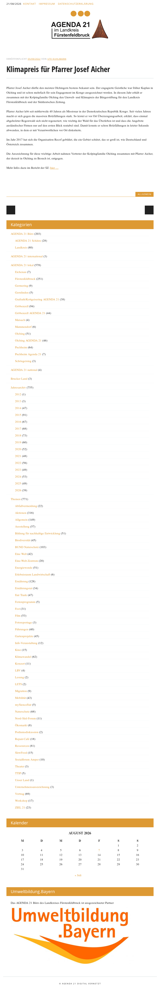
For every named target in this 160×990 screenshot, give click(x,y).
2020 (18, 449)
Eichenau (20, 272)
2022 (18, 463)
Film (17, 615)
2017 (18, 428)
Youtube (73, 13)
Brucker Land (19, 378)
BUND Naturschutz (27, 547)
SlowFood (21, 752)
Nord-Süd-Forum (25, 718)
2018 (18, 435)
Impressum (47, 3)
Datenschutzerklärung (75, 3)
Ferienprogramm (25, 602)
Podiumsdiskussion (26, 732)
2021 (18, 456)
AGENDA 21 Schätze (28, 240)
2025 (18, 483)
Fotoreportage (23, 622)
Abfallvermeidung (26, 506)
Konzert (20, 663)
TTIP (18, 773)
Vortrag (19, 794)
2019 (18, 442)
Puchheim (21, 347)
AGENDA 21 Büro (22, 234)
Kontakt (29, 3)
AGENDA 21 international (27, 256)
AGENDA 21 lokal (22, 265)
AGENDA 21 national (24, 370)
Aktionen (20, 513)
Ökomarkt (21, 725)
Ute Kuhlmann (56, 58)
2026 (18, 490)
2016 (18, 422)
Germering (21, 285)
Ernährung (21, 581)
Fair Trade (21, 595)
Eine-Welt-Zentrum (26, 561)
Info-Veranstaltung (26, 643)
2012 (18, 394)
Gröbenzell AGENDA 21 (30, 313)
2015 (18, 415)
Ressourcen (22, 746)
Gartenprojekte (24, 636)
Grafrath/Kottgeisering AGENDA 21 (37, 299)
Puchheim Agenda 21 (28, 354)
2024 (18, 476)
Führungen (21, 629)
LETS (18, 684)
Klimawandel (23, 656)
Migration (21, 691)
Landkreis (21, 247)
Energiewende (23, 567)
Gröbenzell (21, 306)
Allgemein (144, 194)
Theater (19, 766)
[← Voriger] (10, 210)
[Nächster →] (149, 210)
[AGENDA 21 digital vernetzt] (80, 38)
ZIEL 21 (20, 807)
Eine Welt (21, 554)
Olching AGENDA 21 (28, 340)
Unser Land (22, 780)
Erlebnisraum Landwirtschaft (32, 574)
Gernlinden (22, 292)
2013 (18, 401)
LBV (18, 670)
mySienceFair (23, 704)
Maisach (20, 320)
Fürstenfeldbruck (25, 279)
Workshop (21, 800)
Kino (18, 650)
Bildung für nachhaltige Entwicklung (37, 533)
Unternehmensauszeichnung (32, 787)
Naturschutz (22, 711)
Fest (17, 609)
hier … (54, 168)
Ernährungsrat (23, 588)
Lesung (19, 677)
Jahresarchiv (18, 387)
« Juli (78, 875)
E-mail (81, 13)
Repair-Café (22, 739)
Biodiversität (22, 540)
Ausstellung (22, 526)
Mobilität (20, 698)
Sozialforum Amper (27, 759)
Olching (20, 333)
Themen (16, 499)
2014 (18, 408)
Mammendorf (23, 327)
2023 (18, 470)
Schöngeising (23, 361)
